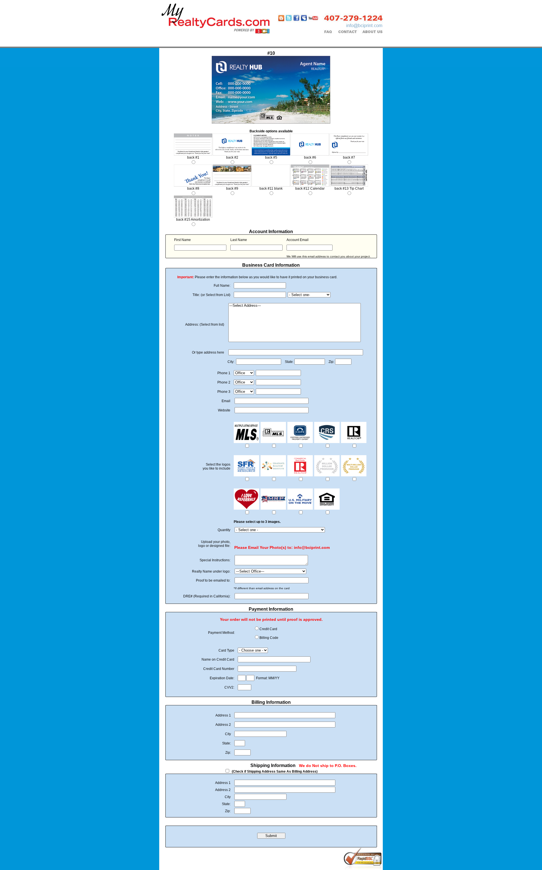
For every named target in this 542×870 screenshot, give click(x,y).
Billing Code (268, 638)
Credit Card (268, 629)
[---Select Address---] (294, 305)
